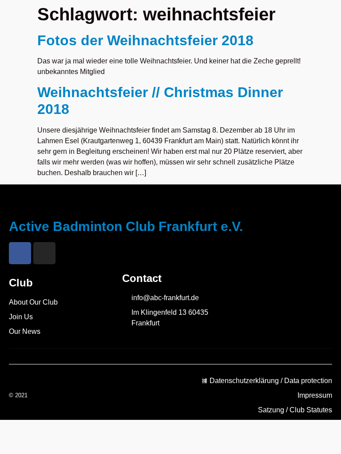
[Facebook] (20, 253)
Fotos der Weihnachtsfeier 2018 (145, 40)
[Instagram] (44, 253)
